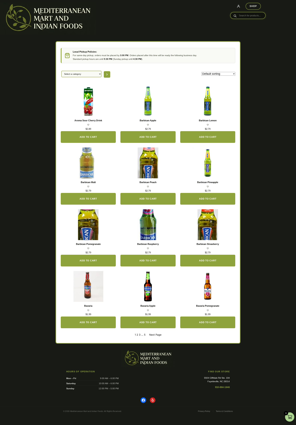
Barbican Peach (148, 182)
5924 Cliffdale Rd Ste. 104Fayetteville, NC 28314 (217, 379)
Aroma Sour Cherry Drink (88, 120)
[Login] (238, 6)
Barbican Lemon (208, 120)
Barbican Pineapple (207, 182)
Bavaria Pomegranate (207, 305)
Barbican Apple (148, 120)
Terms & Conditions (224, 411)
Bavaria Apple (147, 305)
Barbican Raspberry (148, 244)
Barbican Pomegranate (88, 244)
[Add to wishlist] (88, 125)
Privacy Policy (204, 411)
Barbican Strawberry (208, 244)
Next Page (155, 334)
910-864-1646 (222, 387)
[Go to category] (107, 74)
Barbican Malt (88, 182)
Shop (253, 6)
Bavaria (88, 305)
